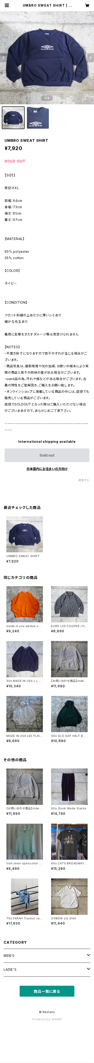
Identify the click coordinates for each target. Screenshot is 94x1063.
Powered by (42, 1019)
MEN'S (9, 956)
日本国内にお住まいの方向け (47, 469)
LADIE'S (10, 969)
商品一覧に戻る (47, 991)
